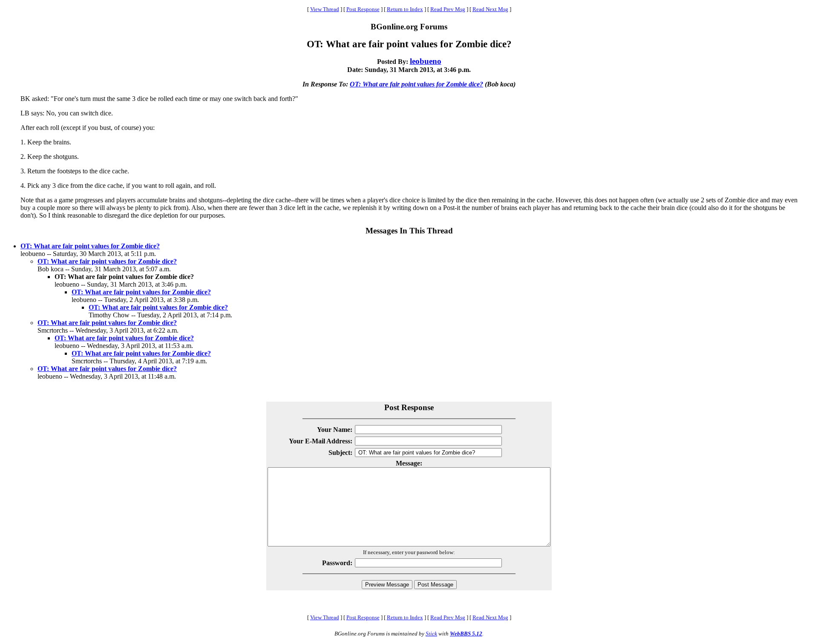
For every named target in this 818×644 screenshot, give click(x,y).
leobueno (425, 61)
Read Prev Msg (447, 9)
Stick (431, 633)
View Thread (324, 9)
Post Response (363, 9)
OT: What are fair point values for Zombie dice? (416, 84)
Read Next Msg (490, 9)
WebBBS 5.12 (466, 633)
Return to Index (405, 9)
